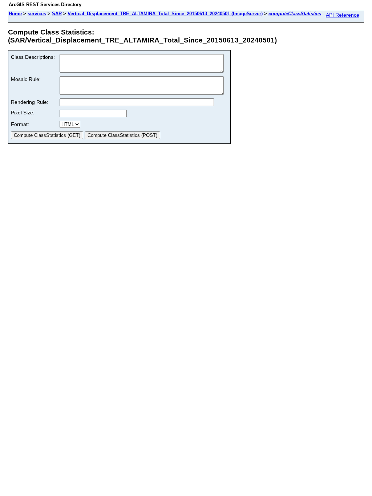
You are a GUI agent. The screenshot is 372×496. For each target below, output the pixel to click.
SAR (57, 13)
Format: (20, 124)
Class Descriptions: (33, 57)
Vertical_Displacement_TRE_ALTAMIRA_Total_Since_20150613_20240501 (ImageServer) (165, 13)
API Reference (342, 15)
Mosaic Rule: (26, 79)
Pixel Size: (23, 112)
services (37, 13)
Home (15, 13)
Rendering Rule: (29, 102)
